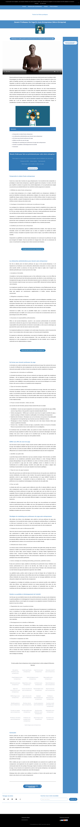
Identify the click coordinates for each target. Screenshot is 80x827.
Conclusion (15, 146)
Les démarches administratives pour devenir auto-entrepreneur (27, 136)
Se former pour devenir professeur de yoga (23, 138)
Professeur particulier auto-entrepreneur (50, 697)
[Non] (78, 2)
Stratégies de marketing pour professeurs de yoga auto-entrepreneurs (29, 142)
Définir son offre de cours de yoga (21, 140)
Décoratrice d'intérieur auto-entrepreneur (15, 671)
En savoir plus (43, 3)
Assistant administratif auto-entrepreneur (38, 697)
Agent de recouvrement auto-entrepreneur (15, 690)
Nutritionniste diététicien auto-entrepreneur (38, 712)
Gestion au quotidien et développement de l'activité (25, 144)
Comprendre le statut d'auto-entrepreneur (23, 134)
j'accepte (36, 3)
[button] (54, 129)
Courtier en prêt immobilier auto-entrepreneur (50, 705)
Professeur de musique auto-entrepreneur (27, 719)
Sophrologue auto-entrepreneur (33, 725)
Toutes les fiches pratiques (40, 14)
